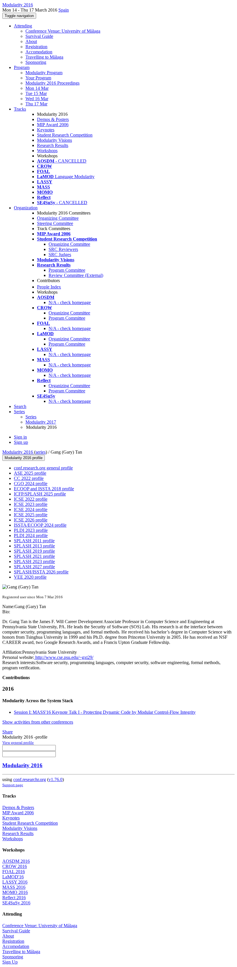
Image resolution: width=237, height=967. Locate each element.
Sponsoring (35, 62)
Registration (36, 46)
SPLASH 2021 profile (34, 556)
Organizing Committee (58, 218)
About (31, 41)
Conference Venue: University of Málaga (62, 31)
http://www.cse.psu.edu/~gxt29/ (63, 657)
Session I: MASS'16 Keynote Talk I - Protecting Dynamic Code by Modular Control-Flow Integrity (105, 712)
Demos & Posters (53, 119)
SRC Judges (60, 254)
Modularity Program (43, 72)
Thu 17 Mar (36, 103)
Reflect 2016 (14, 897)
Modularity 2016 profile (23, 458)
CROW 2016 (14, 866)
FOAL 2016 (13, 871)
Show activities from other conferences (37, 722)
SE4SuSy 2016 (16, 902)
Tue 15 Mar (36, 93)
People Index (49, 286)
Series (30, 416)
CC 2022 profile (29, 478)
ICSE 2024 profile (30, 509)
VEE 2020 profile (30, 577)
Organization (26, 207)
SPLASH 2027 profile (34, 566)
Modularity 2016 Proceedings (52, 83)
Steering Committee (55, 223)
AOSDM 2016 (16, 861)
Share (7, 731)
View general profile (18, 742)
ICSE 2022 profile (30, 499)
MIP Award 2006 (52, 124)
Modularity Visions (54, 140)
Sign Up (10, 961)
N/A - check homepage (70, 302)
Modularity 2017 (40, 422)
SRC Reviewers (63, 249)
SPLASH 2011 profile (34, 540)
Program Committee (67, 270)
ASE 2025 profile (30, 473)
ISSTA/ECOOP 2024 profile (40, 525)
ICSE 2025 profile (30, 514)
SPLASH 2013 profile (34, 545)
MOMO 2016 (15, 892)
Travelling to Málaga (44, 57)
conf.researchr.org (29, 779)
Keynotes (45, 129)
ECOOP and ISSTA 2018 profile (44, 488)
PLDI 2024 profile (31, 535)
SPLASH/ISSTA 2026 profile (41, 571)
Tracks (20, 109)
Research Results (52, 145)
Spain (63, 10)
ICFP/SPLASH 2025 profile (40, 493)
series (41, 452)
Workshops (47, 150)
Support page (12, 785)
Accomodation (38, 51)
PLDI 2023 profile (31, 530)
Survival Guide (39, 36)
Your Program (38, 77)
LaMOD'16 (13, 876)
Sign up (21, 442)
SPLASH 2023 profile (34, 561)
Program (21, 67)
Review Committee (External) (76, 275)
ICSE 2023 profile (30, 504)
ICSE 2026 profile (30, 519)
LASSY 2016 (14, 882)
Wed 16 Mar (36, 98)
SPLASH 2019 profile (34, 551)
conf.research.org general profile (43, 467)
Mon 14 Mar (37, 88)
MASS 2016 (13, 887)
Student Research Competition (64, 135)
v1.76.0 (55, 779)
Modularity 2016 (18, 452)
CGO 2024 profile (30, 483)
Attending (23, 25)
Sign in (20, 437)
